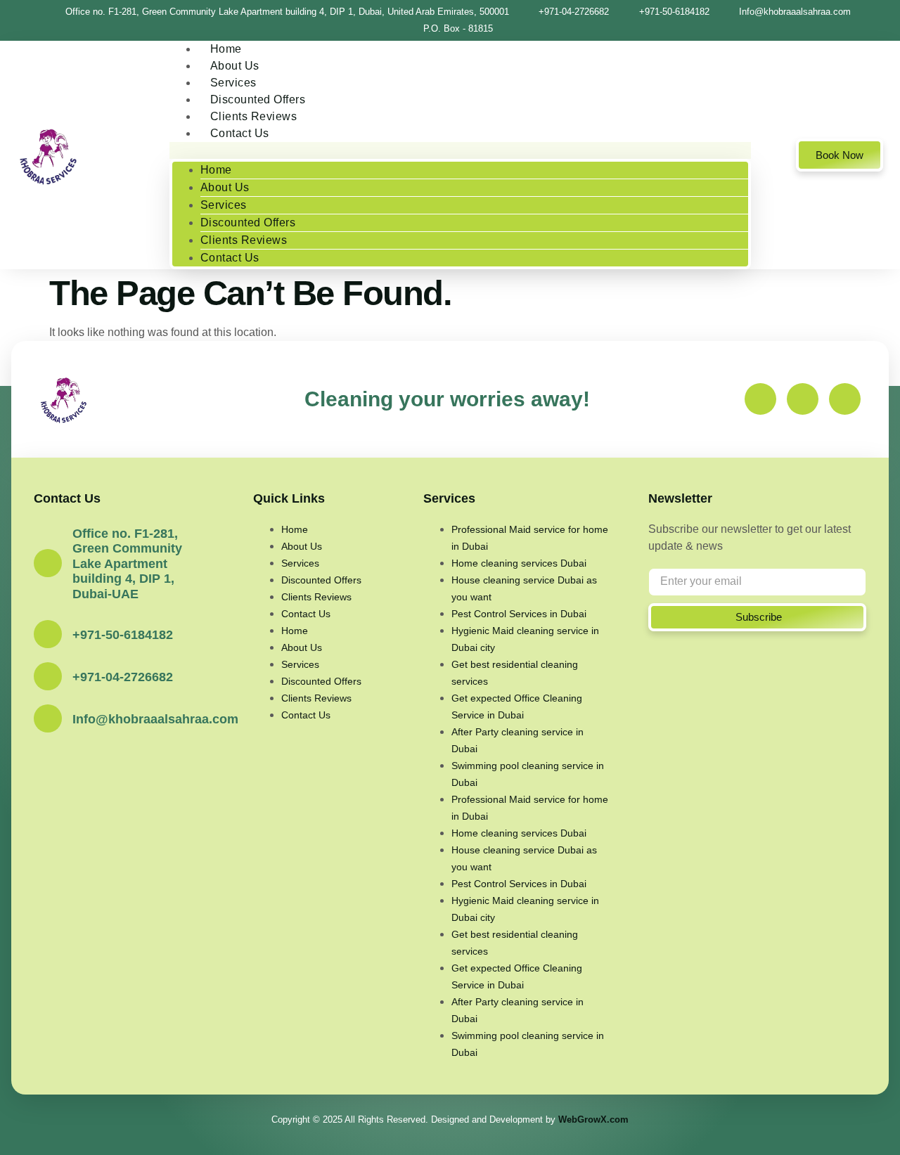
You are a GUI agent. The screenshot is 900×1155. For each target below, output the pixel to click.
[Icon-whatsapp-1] (845, 399)
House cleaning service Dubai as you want (524, 588)
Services (223, 205)
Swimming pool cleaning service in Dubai (527, 774)
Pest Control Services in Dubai (518, 613)
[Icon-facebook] (760, 399)
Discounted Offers (248, 222)
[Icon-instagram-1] (802, 399)
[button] (460, 150)
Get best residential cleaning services (514, 673)
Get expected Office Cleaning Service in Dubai (516, 706)
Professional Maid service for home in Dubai (529, 538)
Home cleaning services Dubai (518, 563)
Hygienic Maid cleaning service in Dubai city (525, 639)
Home (216, 170)
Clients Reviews (244, 240)
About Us (225, 187)
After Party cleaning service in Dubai (517, 740)
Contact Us (239, 133)
